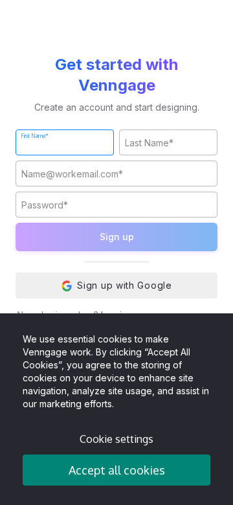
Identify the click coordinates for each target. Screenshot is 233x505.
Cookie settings (116, 438)
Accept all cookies (117, 470)
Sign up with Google (124, 285)
